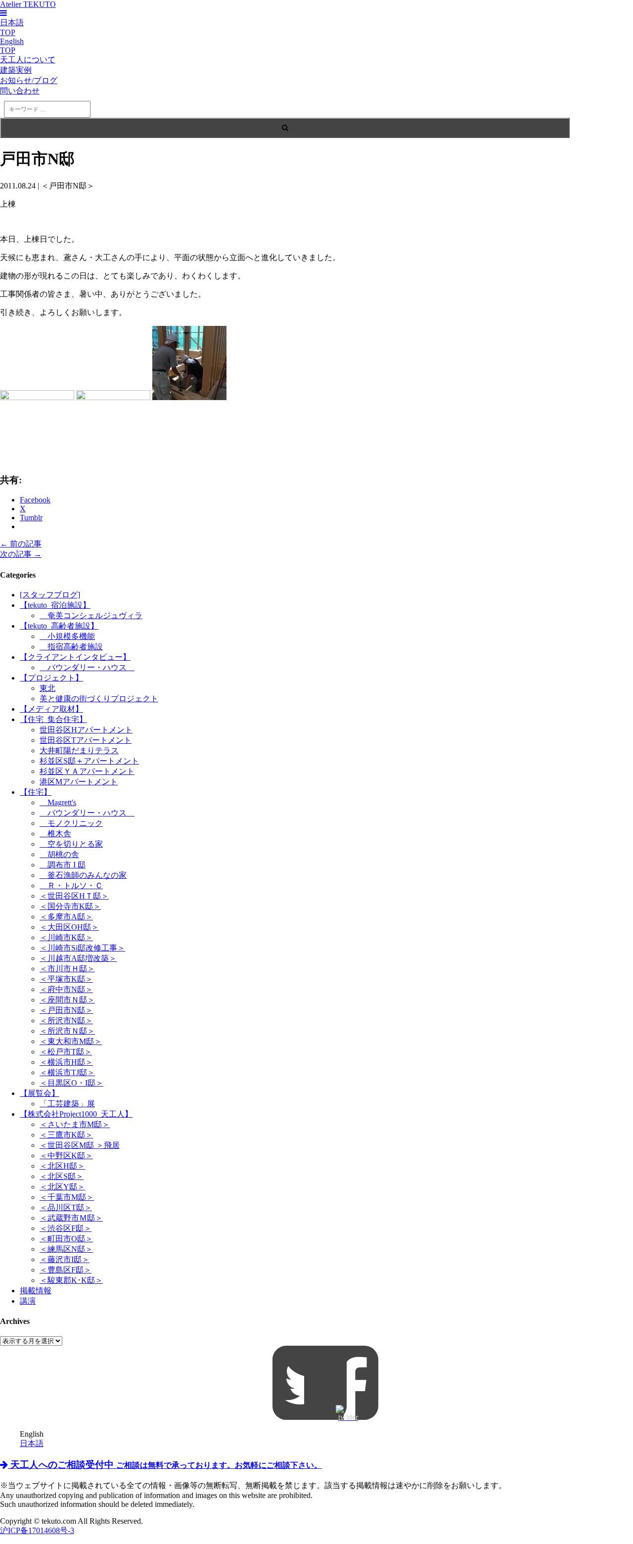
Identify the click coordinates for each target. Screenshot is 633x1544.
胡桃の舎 (59, 854)
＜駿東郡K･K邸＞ (71, 1280)
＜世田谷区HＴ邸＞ (74, 896)
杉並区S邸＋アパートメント (89, 761)
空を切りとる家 (71, 844)
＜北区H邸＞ (62, 1166)
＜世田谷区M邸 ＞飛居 (80, 1145)
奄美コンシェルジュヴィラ (91, 615)
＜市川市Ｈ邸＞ (67, 968)
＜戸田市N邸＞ (66, 1010)
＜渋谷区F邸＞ (65, 1228)
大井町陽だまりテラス (79, 750)
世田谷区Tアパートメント (86, 740)
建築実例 (16, 70)
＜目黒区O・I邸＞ (71, 1083)
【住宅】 (35, 792)
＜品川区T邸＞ (66, 1207)
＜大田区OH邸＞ (69, 927)
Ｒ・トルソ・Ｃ (71, 885)
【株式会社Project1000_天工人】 (76, 1114)
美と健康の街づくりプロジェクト (99, 698)
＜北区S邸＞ (62, 1176)
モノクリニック (71, 823)
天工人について (27, 59)
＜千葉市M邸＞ (67, 1197)
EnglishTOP (12, 45)
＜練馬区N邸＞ (66, 1249)
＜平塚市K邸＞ (66, 979)
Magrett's (58, 802)
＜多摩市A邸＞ (66, 916)
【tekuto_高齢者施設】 (59, 626)
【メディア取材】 (51, 709)
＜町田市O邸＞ (66, 1238)
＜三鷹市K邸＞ (66, 1135)
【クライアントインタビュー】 (75, 657)
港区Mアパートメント (79, 781)
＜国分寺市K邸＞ (70, 906)
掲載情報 (35, 1290)
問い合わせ (20, 91)
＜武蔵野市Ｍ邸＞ (71, 1218)
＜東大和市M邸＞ (71, 1041)
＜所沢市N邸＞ (66, 1020)
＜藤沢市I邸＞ (65, 1259)
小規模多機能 (67, 636)
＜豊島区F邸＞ (65, 1270)
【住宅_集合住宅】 (53, 719)
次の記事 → (21, 554)
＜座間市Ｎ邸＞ (67, 1000)
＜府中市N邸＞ (66, 989)
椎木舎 (55, 833)
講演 (28, 1301)
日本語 (32, 1443)
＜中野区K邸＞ (66, 1155)
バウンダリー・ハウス (87, 667)
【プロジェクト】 (51, 678)
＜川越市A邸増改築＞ (78, 958)
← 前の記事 (21, 544)
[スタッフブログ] (50, 594)
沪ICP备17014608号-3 (37, 1530)
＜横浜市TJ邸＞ (67, 1072)
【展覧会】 (39, 1093)
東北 (47, 688)
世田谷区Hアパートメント (86, 730)
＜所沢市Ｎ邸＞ (67, 1031)
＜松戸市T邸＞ (66, 1051)
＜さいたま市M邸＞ (75, 1124)
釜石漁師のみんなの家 (83, 875)
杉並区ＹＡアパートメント (87, 771)
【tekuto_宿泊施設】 (55, 605)
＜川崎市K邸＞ (66, 937)
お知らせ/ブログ (28, 80)
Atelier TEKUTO (28, 4)
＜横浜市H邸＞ (66, 1062)
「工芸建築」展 (67, 1103)
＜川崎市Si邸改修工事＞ (82, 948)
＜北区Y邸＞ (62, 1186)
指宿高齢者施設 (71, 646)
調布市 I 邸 (63, 865)
